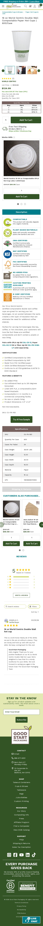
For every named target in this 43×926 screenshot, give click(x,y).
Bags (21, 794)
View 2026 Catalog (21, 830)
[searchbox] (15, 606)
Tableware (21, 790)
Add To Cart (21, 196)
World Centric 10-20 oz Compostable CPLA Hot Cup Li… (11, 522)
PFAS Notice (21, 913)
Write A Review (21, 595)
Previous (3, 70)
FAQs (21, 840)
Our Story (21, 811)
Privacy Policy (21, 906)
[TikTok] (34, 855)
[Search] (25, 6)
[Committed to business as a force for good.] (10, 886)
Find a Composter (21, 826)
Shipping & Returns (21, 489)
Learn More (34, 1)
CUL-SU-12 (6, 345)
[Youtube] (21, 855)
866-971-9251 (19, 758)
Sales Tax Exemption (21, 847)
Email (16, 754)
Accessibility (21, 909)
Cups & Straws (21, 786)
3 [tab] (25, 204)
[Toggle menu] (3, 6)
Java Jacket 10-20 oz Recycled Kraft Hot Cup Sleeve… (30, 522)
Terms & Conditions (21, 902)
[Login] (35, 6)
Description (21, 212)
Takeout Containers (21, 782)
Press (21, 818)
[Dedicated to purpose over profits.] (27, 886)
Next (38, 70)
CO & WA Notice (21, 917)
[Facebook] (15, 855)
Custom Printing (21, 801)
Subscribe (21, 720)
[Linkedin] (27, 855)
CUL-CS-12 (26, 343)
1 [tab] (18, 204)
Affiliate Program (21, 822)
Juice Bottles (21, 797)
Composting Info (21, 815)
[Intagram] (9, 855)
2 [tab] (21, 204)
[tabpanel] (21, 169)
